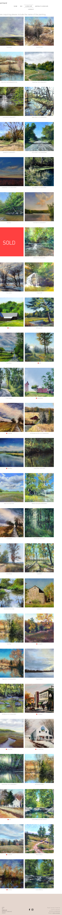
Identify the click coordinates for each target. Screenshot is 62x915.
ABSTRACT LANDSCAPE (4, 911)
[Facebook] (29, 909)
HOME (3, 907)
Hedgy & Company (56, 913)
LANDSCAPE (4, 910)
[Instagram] (32, 909)
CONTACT (4, 913)
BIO (2, 909)
